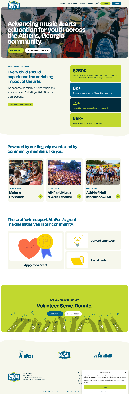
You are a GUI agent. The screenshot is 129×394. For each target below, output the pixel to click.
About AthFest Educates (38, 50)
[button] (125, 372)
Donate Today (73, 314)
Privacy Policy (105, 392)
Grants (82, 3)
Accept (105, 387)
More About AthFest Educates (20, 104)
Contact (105, 3)
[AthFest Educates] (14, 3)
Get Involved (72, 3)
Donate (116, 3)
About (62, 3)
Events (90, 3)
